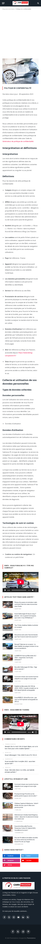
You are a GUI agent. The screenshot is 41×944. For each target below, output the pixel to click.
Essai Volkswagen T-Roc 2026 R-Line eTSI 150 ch (21, 755)
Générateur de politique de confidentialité (17, 141)
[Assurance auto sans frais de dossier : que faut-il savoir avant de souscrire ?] (8, 637)
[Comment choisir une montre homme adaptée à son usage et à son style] (8, 678)
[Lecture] (5, 590)
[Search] (38, 3)
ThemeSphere (31, 938)
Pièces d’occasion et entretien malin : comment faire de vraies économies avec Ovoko (26, 604)
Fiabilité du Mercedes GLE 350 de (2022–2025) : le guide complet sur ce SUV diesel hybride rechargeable (26, 688)
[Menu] (3, 3)
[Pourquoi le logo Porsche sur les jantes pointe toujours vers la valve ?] (8, 796)
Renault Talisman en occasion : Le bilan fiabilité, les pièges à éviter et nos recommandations (26, 646)
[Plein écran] (36, 590)
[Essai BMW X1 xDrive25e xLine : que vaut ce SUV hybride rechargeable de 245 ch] (8, 699)
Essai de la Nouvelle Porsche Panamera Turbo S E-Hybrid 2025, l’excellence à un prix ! (25, 828)
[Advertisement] (20, 33)
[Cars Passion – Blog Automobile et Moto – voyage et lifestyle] (21, 3)
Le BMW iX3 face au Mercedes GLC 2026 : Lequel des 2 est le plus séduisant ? (25, 657)
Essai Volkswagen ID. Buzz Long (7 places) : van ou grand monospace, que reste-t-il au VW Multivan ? (25, 616)
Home (13, 9)
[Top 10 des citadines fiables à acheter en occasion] (8, 627)
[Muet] (33, 590)
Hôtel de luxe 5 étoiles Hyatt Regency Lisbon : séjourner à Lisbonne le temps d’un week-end (26, 817)
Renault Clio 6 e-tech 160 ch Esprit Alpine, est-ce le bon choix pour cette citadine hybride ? (21, 747)
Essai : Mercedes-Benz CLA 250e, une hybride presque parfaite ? (19, 771)
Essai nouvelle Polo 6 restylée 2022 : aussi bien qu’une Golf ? (20, 762)
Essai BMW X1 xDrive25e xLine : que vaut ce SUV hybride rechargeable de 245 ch (26, 699)
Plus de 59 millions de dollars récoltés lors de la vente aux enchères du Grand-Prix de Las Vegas (26, 839)
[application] (21, 582)
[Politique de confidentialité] (20, 83)
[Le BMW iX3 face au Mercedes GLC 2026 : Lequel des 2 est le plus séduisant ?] (8, 657)
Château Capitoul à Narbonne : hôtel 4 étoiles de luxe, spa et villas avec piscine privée (26, 805)
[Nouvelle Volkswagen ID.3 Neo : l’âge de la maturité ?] (8, 669)
